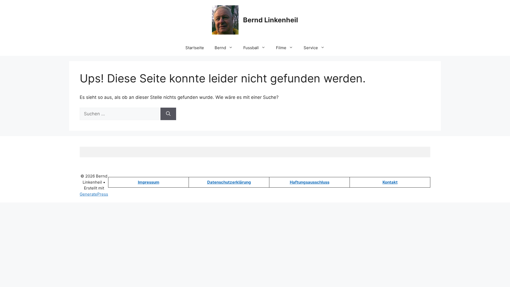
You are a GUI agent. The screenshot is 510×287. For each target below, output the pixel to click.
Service (311, 47)
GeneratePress (94, 194)
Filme (281, 47)
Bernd (220, 47)
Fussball (251, 47)
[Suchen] (168, 114)
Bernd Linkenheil (270, 20)
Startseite (194, 47)
